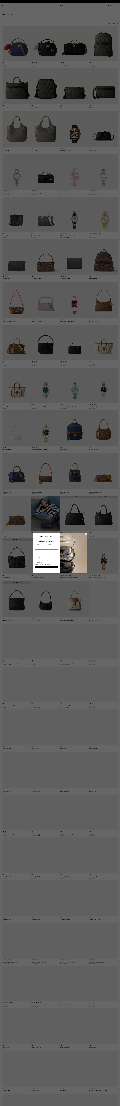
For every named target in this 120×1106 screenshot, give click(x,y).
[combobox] (37, 552)
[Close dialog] (86, 534)
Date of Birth (37, 555)
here (37, 564)
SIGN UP (46, 567)
